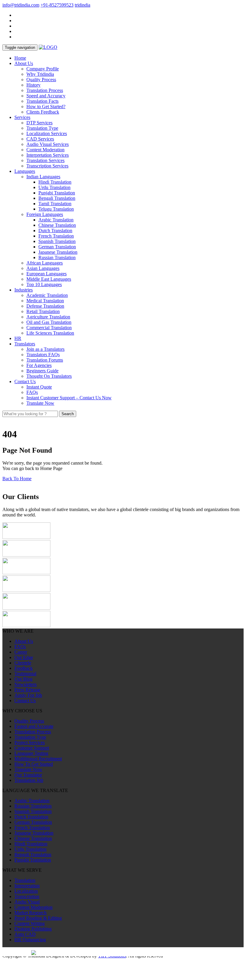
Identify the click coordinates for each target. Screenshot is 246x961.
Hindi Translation (54, 182)
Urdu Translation (54, 187)
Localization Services (46, 133)
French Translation (56, 235)
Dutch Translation (55, 230)
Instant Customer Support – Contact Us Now (69, 397)
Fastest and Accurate (33, 726)
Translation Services (45, 160)
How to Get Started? (45, 106)
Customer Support (31, 747)
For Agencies (39, 365)
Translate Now (40, 403)
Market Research (30, 912)
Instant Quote (39, 386)
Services (22, 117)
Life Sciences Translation (50, 333)
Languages (24, 171)
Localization (26, 891)
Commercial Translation (49, 327)
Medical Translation (45, 300)
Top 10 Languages (44, 284)
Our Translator (28, 774)
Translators (24, 343)
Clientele (22, 662)
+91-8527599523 (57, 4)
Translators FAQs (43, 354)
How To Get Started (33, 764)
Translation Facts (42, 101)
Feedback (23, 668)
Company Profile (42, 68)
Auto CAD (25, 934)
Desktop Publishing (33, 928)
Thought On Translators (49, 376)
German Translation (57, 246)
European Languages (46, 273)
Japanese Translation (57, 252)
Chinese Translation (57, 225)
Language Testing (31, 753)
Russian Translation (57, 257)
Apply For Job (28, 695)
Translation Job (28, 780)
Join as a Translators (45, 349)
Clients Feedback (42, 111)
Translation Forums (44, 359)
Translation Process (44, 90)
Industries (23, 289)
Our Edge (23, 657)
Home (20, 58)
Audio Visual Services (47, 144)
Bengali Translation (56, 198)
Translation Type (42, 128)
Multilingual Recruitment (38, 758)
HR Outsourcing (30, 939)
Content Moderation (45, 149)
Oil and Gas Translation (48, 322)
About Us (23, 63)
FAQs (32, 392)
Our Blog (23, 679)
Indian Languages (43, 176)
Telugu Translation (56, 208)
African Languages (44, 262)
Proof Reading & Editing (38, 918)
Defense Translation (45, 306)
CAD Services (40, 138)
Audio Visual (27, 901)
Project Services (29, 742)
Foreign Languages (44, 214)
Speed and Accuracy (45, 95)
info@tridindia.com (20, 4)
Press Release (27, 689)
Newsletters (25, 684)
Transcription (26, 896)
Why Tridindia (40, 74)
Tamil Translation (54, 203)
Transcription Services (47, 165)
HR (17, 338)
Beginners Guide (42, 370)
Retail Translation (43, 311)
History (33, 84)
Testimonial (25, 673)
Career (20, 652)
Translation (24, 880)
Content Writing (29, 923)
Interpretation (27, 885)
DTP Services (39, 122)
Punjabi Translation (56, 192)
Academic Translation (47, 295)
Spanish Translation (57, 241)
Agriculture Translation (48, 316)
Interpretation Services (47, 155)
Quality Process (41, 79)
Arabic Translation (56, 219)
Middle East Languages (48, 279)
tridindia (82, 4)
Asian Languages (42, 268)
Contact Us (25, 381)
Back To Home (17, 478)
